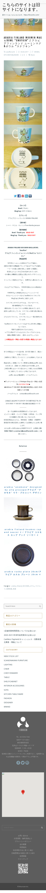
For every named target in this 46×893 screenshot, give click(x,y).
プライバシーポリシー (23, 841)
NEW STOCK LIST (11, 656)
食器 (14, 589)
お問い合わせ (23, 835)
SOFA (6, 690)
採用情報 (23, 856)
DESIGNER (8, 702)
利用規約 (23, 847)
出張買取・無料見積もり (23, 838)
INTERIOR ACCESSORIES (14, 685)
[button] (23, 792)
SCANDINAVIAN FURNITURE (16, 660)
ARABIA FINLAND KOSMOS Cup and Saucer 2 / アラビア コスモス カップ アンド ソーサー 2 (23, 532)
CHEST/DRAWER (11, 673)
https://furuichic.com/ (31, 15)
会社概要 (23, 844)
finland (19, 586)
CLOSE (42, 2)
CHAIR (6, 669)
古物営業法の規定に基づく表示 (23, 853)
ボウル (32, 586)
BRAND (7, 706)
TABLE (6, 677)
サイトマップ (23, 859)
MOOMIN (26, 586)
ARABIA (36, 52)
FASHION (8, 698)
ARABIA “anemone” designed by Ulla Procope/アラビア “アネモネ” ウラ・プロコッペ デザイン (23, 490)
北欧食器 (9, 589)
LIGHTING (8, 664)
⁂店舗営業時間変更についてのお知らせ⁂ (20, 631)
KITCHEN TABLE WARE (13, 694)
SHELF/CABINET (11, 681)
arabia (13, 586)
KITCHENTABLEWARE (11, 55)
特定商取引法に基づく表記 (23, 850)
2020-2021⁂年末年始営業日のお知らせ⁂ (20, 635)
